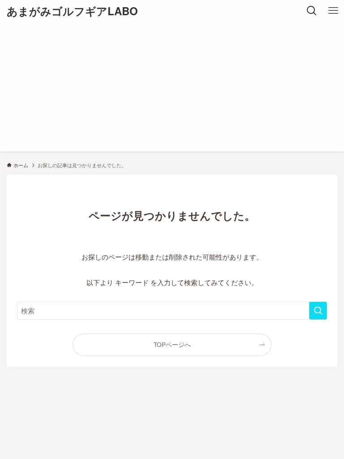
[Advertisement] (172, 89)
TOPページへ (172, 344)
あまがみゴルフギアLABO (72, 10)
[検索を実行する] (318, 311)
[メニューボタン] (333, 11)
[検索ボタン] (311, 11)
